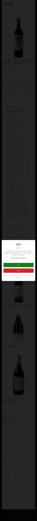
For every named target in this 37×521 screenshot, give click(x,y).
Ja (18, 265)
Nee (18, 271)
